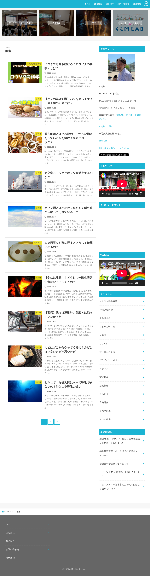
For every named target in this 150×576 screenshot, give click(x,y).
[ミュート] (136, 193)
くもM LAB (105, 126)
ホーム (87, 4)
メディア (103, 369)
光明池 (102, 119)
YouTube (103, 141)
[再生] (102, 193)
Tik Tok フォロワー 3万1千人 (114, 148)
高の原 (129, 115)
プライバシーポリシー (110, 360)
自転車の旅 (105, 411)
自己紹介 (110, 4)
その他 (102, 335)
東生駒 (120, 115)
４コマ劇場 (105, 419)
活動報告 (103, 385)
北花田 (138, 115)
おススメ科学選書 (108, 301)
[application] (122, 184)
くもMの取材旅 (107, 326)
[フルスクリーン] (141, 193)
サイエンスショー (108, 352)
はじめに (98, 4)
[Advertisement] (122, 228)
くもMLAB (104, 318)
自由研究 (137, 4)
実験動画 (103, 377)
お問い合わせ (123, 4)
